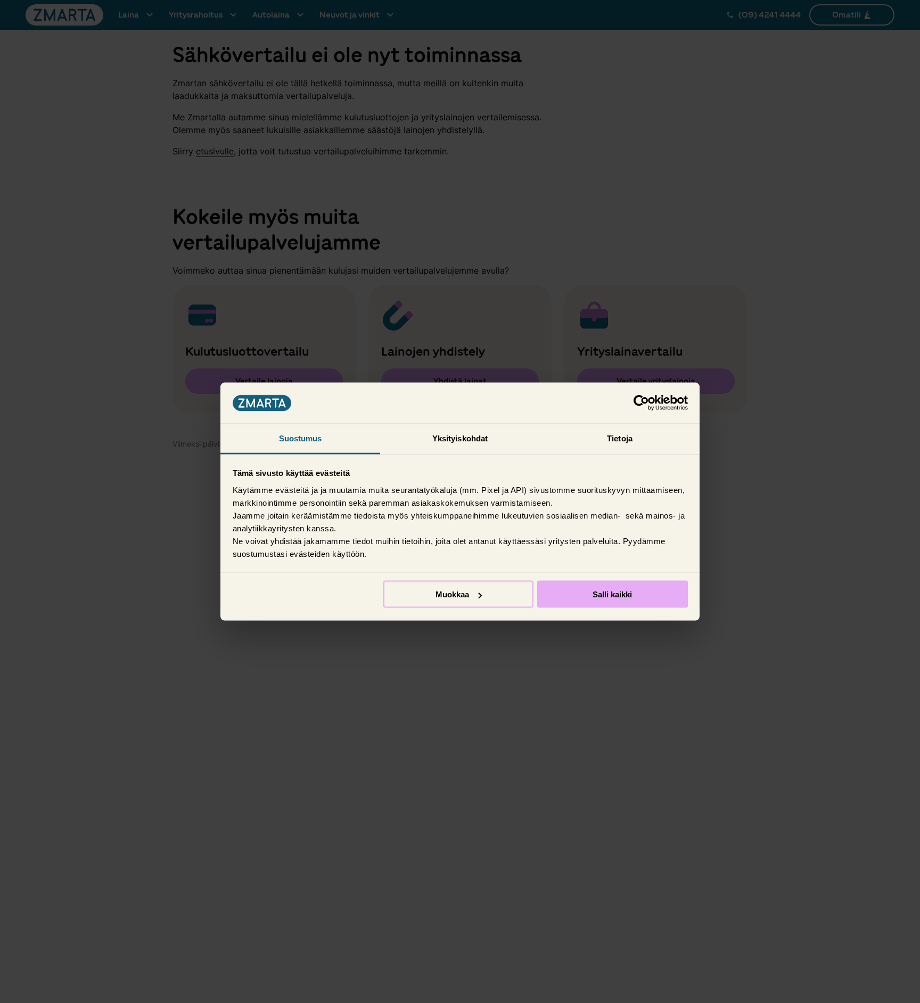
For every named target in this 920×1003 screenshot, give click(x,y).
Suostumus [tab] (300, 437)
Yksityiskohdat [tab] (460, 437)
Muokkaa (452, 594)
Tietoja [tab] (619, 437)
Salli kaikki (612, 594)
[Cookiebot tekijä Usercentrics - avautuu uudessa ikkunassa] (641, 403)
